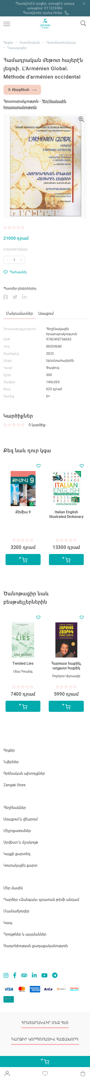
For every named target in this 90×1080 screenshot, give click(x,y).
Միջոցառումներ (17, 831)
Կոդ (6, 346)
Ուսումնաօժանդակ (61, 42)
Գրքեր (8, 42)
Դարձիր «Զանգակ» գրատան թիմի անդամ (41, 899)
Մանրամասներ (19, 313)
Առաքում (46, 313)
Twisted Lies (22, 663)
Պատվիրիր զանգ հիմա (43, 13)
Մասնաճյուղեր (16, 911)
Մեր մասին (13, 888)
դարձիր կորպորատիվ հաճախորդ (45, 1039)
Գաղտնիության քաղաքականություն (35, 946)
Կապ (7, 923)
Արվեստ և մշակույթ (20, 842)
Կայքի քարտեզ (16, 854)
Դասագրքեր (17, 48)
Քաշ (7, 389)
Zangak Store (14, 785)
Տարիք (8, 396)
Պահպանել (18, 272)
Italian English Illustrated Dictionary (66, 514)
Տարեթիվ (11, 353)
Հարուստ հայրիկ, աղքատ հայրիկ (66, 665)
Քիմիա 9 (23, 512)
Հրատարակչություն (19, 329)
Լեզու (7, 360)
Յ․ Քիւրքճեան (18, 90)
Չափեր (9, 382)
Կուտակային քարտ (20, 865)
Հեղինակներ (14, 807)
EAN (6, 339)
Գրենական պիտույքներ (24, 773)
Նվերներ (11, 762)
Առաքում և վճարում (20, 819)
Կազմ (7, 368)
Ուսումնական (29, 42)
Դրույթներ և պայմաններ (24, 934)
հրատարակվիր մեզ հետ (44, 1023)
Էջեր (7, 375)
